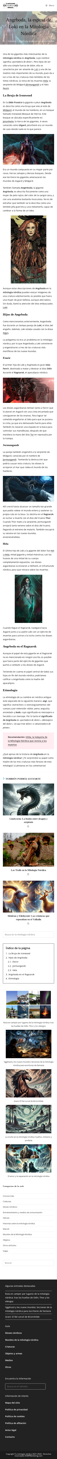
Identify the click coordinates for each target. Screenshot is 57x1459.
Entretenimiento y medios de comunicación (22, 1212)
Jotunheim (8, 121)
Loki (36, 69)
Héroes (6, 1218)
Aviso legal (10, 1430)
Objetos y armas (13, 1353)
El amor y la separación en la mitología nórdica (28, 1176)
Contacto (10, 1436)
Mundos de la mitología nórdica (21, 1339)
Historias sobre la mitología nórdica (19, 1223)
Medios (9, 1360)
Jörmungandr (32, 84)
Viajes (5, 1251)
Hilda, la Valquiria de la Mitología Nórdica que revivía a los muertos (27, 741)
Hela (45, 80)
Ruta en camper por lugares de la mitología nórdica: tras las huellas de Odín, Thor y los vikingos (27, 1297)
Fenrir (6, 88)
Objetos (6, 1240)
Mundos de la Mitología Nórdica (17, 1234)
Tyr (32, 434)
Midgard (7, 110)
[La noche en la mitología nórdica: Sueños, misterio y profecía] (28, 1119)
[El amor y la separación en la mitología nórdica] (28, 1158)
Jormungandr (10, 459)
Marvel (6, 1229)
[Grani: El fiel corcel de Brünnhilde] (28, 1083)
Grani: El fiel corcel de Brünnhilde (28, 1101)
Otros (8, 1367)
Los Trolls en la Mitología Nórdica (28, 870)
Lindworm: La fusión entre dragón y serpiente (29, 820)
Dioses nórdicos (10, 1206)
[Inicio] (4, 41)
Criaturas (7, 1201)
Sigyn (6, 332)
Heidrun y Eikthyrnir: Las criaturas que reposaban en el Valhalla (28, 918)
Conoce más (8, 1196)
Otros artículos (9, 1245)
